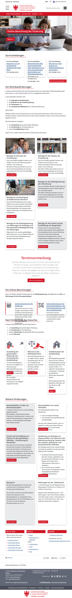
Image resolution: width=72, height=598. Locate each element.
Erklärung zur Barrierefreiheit (18, 588)
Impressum (32, 588)
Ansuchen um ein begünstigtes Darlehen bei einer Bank (14, 66)
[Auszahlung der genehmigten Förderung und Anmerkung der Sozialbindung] (15, 344)
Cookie (47, 588)
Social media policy (57, 588)
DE (46, 1)
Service (35, 14)
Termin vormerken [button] (35, 280)
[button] (2, 33)
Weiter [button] (10, 39)
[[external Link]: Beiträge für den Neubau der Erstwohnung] (51, 146)
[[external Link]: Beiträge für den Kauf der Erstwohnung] (20, 146)
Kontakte (55, 571)
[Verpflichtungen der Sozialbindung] (57, 344)
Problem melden (38, 572)
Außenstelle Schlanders (15, 550)
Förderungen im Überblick (34, 539)
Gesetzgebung (33, 549)
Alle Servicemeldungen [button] (57, 81)
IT (50, 1)
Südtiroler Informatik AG (20, 582)
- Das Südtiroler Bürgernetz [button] (53, 582)
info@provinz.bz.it (15, 577)
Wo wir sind (26, 14)
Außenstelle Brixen (14, 545)
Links (30, 547)
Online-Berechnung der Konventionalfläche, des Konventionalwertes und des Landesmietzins (56, 307)
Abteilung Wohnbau (56, 535)
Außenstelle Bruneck (14, 548)
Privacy (40, 588)
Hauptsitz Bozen (13, 540)
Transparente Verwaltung (41, 571)
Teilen (47, 558)
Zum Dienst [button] (11, 175)
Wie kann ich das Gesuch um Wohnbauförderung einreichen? (56, 66)
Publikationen (33, 544)
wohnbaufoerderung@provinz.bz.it (59, 541)
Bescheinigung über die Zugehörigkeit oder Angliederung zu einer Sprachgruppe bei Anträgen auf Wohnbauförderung (36, 68)
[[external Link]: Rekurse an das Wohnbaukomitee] (36, 344)
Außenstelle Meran (14, 543)
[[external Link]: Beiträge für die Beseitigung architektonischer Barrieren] (20, 187)
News (31, 535)
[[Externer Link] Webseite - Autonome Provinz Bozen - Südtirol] (24, 8)
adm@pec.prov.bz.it (14, 579)
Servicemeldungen (13, 14)
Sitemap (9, 558)
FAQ (40, 14)
